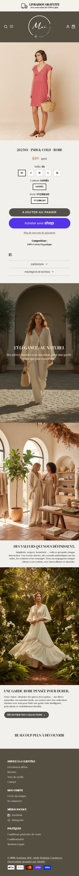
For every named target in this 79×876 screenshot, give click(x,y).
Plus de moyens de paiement (39, 232)
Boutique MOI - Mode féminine (33, 857)
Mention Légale (16, 844)
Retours (11, 772)
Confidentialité (15, 839)
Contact (11, 782)
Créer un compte (16, 796)
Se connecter (14, 801)
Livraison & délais (17, 767)
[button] (36, 136)
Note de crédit (15, 777)
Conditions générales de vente (24, 834)
